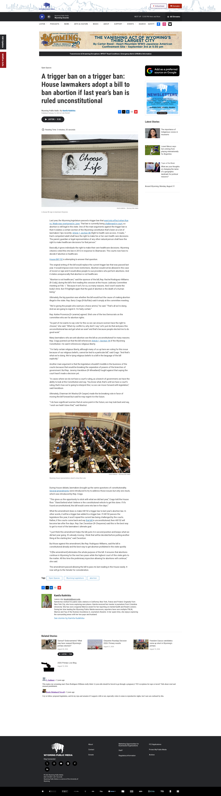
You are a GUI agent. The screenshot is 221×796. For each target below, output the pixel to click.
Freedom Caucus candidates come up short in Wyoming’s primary (161, 643)
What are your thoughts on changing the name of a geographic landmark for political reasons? (170, 171)
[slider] (52, 16)
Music (96, 24)
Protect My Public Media (158, 749)
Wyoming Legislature (75, 578)
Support (118, 24)
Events (130, 24)
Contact (91, 749)
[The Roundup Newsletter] (162, 98)
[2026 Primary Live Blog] (48, 667)
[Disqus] (110, 705)
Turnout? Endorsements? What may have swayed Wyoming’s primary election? (70, 643)
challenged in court (113, 223)
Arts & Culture (81, 24)
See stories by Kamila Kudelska (69, 618)
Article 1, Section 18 (101, 341)
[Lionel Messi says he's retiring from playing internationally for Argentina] (152, 150)
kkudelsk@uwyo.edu (72, 599)
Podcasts (54, 24)
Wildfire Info (2, 59)
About (106, 24)
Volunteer (159, 6)
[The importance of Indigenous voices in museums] (152, 133)
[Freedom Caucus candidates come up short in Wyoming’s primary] (141, 644)
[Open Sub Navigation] (47, 24)
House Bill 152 (56, 259)
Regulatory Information (127, 755)
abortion (93, 578)
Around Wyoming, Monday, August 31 (160, 186)
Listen (42, 24)
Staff (121, 750)
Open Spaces (46, 67)
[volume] (49, 16)
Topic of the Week (168, 163)
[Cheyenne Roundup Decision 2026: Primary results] (94, 644)
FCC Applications (155, 744)
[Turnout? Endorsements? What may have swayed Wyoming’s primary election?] (48, 644)
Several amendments (59, 491)
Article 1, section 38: (82, 233)
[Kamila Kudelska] (46, 601)
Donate (176, 6)
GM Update (2, 42)
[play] (42, 16)
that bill (89, 520)
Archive (152, 755)
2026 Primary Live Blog (67, 663)
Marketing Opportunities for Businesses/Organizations (129, 745)
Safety (151, 24)
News (66, 24)
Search (142, 24)
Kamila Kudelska (69, 110)
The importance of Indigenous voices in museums (169, 132)
